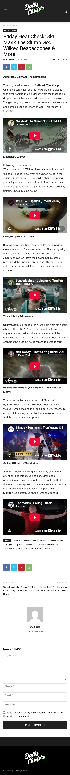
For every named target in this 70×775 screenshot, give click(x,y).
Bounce (43, 540)
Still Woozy (9, 548)
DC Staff (10, 60)
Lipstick (19, 544)
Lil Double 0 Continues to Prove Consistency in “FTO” (52, 589)
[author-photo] (35, 622)
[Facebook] (6, 67)
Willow (47, 548)
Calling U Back (56, 540)
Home (6, 25)
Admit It (16, 540)
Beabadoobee (30, 540)
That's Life (22, 548)
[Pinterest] (21, 67)
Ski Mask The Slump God (47, 544)
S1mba (29, 544)
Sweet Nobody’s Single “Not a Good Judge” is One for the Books (19, 591)
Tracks (23, 25)
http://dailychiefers (35, 631)
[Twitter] (14, 67)
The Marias (36, 548)
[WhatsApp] (29, 67)
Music (14, 25)
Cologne (8, 544)
